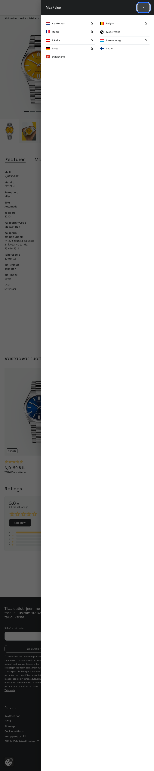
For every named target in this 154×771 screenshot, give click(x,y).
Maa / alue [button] (53, 7)
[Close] (143, 7)
